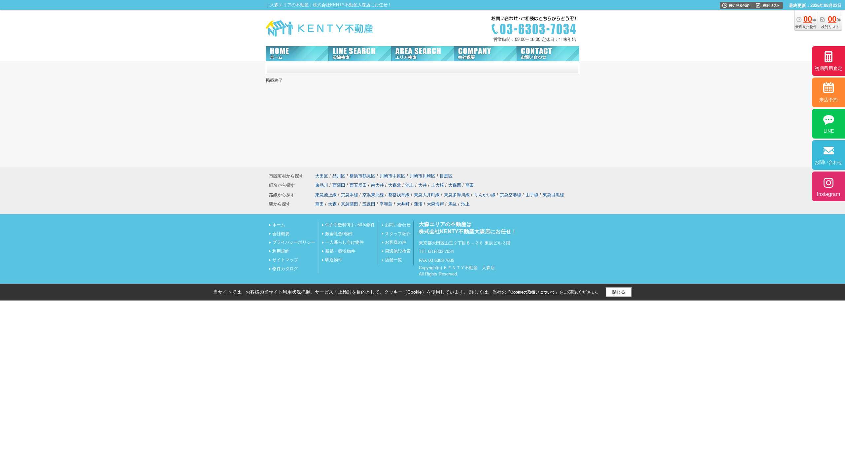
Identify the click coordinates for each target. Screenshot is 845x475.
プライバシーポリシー (293, 242)
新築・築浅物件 (340, 251)
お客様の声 (395, 242)
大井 (422, 185)
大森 (332, 204)
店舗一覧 (393, 259)
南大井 (377, 185)
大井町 (403, 204)
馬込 (452, 204)
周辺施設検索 (398, 251)
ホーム (278, 224)
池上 (409, 185)
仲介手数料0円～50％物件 (350, 224)
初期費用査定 (828, 68)
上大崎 (437, 185)
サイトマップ (285, 259)
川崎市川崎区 (422, 176)
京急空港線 (510, 194)
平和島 (386, 204)
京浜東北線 (373, 194)
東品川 (321, 185)
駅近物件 (333, 259)
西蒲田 (338, 185)
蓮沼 (418, 204)
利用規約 (280, 251)
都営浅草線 (399, 194)
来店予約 (828, 99)
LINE (829, 131)
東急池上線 (326, 194)
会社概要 (280, 233)
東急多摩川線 (457, 194)
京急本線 (349, 194)
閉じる (618, 292)
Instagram (828, 194)
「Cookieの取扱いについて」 (532, 292)
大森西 (454, 185)
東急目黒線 (553, 194)
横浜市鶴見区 (362, 176)
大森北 (394, 185)
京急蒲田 (349, 204)
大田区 (321, 176)
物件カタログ (285, 268)
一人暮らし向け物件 (344, 242)
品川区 (338, 176)
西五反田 (358, 185)
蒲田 (469, 185)
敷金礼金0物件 (339, 233)
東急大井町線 (427, 194)
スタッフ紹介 (398, 233)
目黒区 (446, 176)
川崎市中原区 (392, 176)
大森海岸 (435, 204)
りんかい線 (484, 194)
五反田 (368, 204)
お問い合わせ (398, 224)
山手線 (531, 194)
